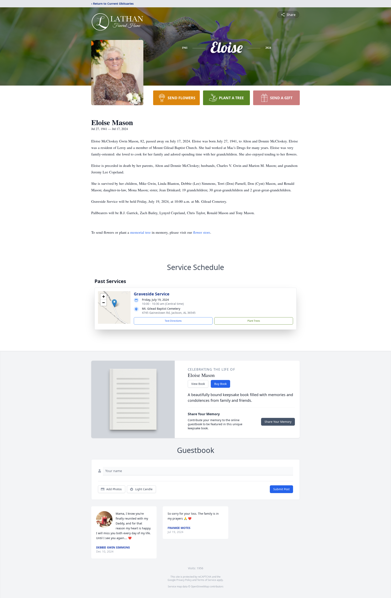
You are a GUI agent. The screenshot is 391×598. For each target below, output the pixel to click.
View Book (198, 384)
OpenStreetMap (200, 586)
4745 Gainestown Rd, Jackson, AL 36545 (169, 313)
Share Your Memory (278, 422)
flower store (201, 232)
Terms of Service (206, 580)
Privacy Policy (184, 580)
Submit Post (281, 489)
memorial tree (140, 232)
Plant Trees (253, 321)
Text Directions (173, 321)
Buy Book (220, 384)
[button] (114, 303)
